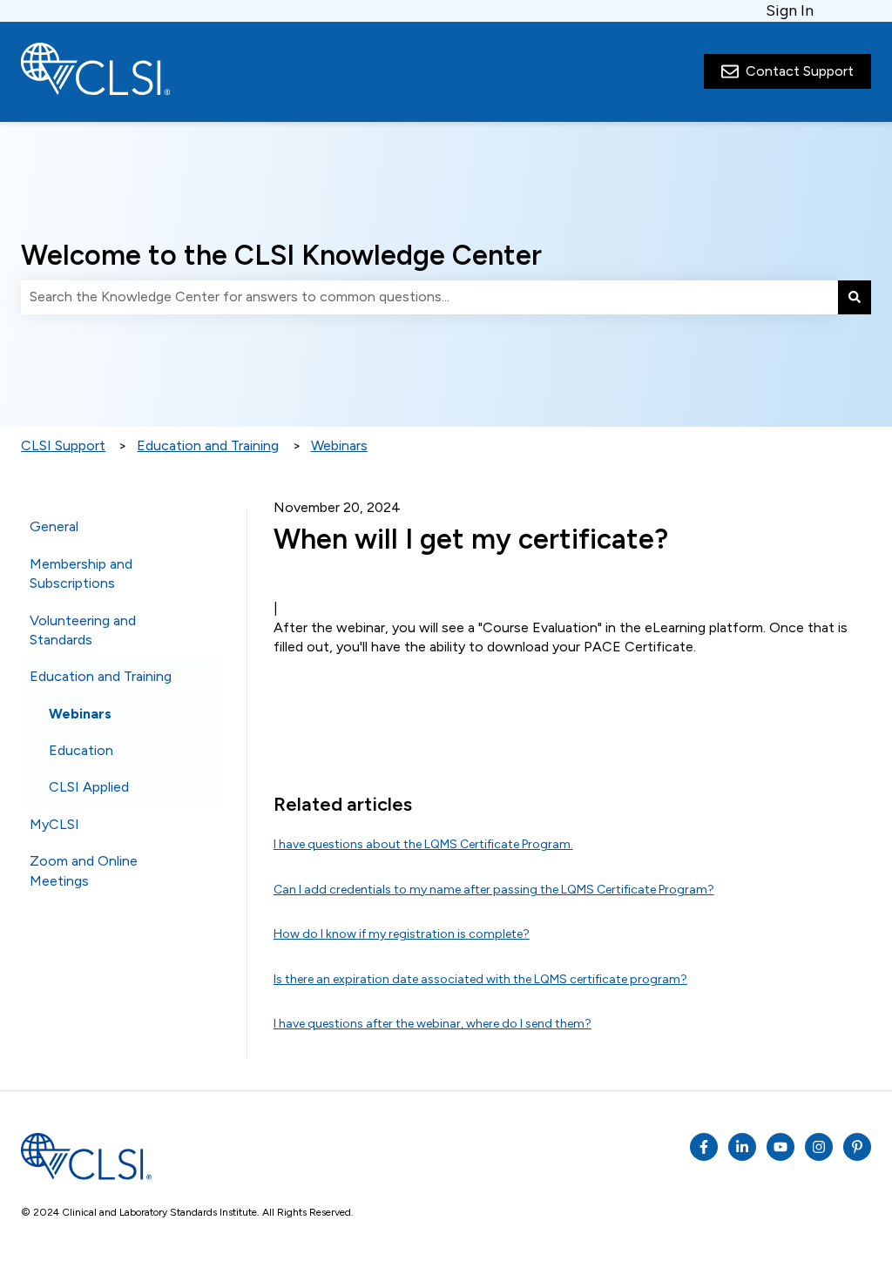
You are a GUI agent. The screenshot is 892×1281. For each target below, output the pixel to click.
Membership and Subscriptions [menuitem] (81, 573)
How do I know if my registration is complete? (402, 934)
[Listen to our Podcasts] (742, 1147)
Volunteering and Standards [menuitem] (83, 630)
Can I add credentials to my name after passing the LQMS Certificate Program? (494, 889)
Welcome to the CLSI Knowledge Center (281, 255)
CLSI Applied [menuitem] (89, 787)
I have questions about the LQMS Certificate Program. (423, 844)
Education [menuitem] (81, 750)
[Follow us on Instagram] (819, 1147)
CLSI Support (63, 445)
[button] (206, 528)
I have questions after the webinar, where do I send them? (432, 1023)
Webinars (339, 445)
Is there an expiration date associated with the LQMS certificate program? (480, 979)
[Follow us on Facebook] (704, 1147)
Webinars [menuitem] (80, 713)
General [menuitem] (54, 526)
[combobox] (429, 297)
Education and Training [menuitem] (101, 676)
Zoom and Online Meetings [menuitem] (84, 870)
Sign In (790, 10)
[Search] (854, 297)
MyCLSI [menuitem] (54, 824)
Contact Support (800, 71)
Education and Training (208, 445)
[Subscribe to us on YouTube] (780, 1147)
